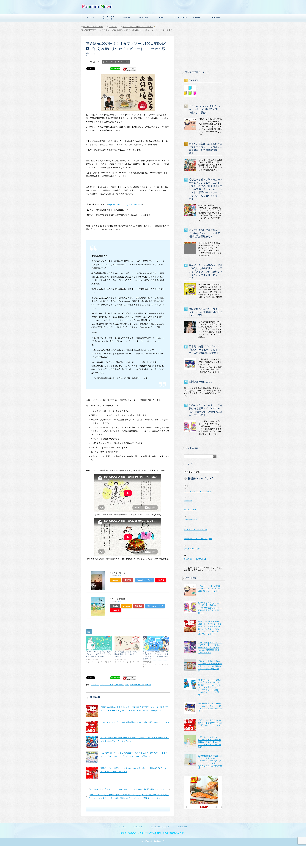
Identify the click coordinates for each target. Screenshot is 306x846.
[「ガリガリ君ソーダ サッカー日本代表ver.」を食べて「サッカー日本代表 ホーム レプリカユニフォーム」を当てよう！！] (92, 742)
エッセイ (95, 685)
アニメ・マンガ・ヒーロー (108, 17)
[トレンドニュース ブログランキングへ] (129, 70)
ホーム (123, 826)
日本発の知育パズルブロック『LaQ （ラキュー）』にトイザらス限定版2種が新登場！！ (205, 349)
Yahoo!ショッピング (193, 519)
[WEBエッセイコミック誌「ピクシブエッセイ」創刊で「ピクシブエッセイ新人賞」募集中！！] (99, 643)
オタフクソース (106, 685)
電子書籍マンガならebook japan (198, 539)
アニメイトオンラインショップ (197, 491)
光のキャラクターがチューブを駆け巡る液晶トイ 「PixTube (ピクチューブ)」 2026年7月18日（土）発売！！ (210, 608)
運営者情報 (182, 826)
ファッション (198, 17)
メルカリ (160, 580)
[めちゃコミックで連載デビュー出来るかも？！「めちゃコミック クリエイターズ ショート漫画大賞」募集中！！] (156, 643)
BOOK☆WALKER (192, 549)
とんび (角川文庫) (117, 599)
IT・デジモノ (126, 17)
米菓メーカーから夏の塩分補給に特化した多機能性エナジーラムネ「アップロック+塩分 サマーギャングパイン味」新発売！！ (205, 271)
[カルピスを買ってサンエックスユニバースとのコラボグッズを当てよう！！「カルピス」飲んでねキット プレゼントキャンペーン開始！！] (92, 757)
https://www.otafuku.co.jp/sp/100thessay (125, 204)
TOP (93, 27)
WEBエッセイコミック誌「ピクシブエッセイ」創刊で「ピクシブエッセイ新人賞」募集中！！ (99, 654)
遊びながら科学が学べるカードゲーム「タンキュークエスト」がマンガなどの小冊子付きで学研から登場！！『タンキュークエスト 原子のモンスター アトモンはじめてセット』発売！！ (205, 189)
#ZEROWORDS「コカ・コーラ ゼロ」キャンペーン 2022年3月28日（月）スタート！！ (128, 789)
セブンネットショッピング (195, 530)
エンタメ (90, 17)
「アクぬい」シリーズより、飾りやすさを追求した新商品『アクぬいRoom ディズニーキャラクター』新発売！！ (209, 742)
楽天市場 (128, 580)
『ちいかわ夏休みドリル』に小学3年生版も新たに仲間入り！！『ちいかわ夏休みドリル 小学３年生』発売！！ (210, 666)
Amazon (115, 580)
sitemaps (216, 17)
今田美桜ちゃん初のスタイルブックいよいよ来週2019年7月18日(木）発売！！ (205, 312)
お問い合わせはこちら (201, 381)
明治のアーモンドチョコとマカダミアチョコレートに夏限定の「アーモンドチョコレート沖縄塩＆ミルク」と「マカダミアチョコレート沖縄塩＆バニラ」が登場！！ (209, 687)
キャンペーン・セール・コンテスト (116, 62)
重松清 (148, 685)
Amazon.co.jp (190, 510)
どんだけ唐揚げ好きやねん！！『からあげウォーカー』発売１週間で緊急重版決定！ (205, 233)
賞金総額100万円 (137, 685)
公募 (127, 685)
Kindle (115, 606)
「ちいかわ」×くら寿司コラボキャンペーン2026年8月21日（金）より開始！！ (205, 109)
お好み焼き (119, 685)
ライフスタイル (180, 17)
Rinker (119, 575)
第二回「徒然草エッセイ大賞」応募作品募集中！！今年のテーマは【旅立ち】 (127, 654)
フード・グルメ (144, 17)
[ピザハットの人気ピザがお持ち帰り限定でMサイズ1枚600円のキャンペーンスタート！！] (92, 727)
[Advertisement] (203, 51)
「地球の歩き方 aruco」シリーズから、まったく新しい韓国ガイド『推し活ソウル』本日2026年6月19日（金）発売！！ (210, 648)
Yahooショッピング (144, 580)
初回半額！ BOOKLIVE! (195, 559)
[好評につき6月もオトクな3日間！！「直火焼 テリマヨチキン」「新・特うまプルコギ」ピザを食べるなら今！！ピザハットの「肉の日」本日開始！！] (92, 711)
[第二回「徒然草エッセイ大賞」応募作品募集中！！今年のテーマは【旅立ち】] (128, 643)
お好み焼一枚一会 (117, 573)
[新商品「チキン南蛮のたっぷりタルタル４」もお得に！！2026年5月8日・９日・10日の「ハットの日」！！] (92, 773)
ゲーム (162, 17)
